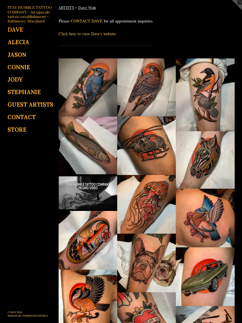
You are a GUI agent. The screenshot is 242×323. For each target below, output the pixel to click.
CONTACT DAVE (87, 21)
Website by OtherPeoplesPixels (28, 315)
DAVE (15, 29)
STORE (17, 129)
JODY (15, 79)
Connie (19, 67)
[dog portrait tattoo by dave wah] (146, 263)
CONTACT (22, 117)
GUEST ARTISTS (30, 104)
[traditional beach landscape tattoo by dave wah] (88, 240)
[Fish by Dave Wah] (88, 146)
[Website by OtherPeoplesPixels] (232, 9)
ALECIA (18, 42)
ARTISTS (66, 7)
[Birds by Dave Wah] (205, 94)
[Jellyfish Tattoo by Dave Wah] (146, 204)
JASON (17, 54)
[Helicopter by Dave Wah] (146, 145)
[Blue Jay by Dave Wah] (88, 87)
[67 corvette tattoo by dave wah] (205, 276)
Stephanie (24, 92)
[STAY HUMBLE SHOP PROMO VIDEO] (88, 192)
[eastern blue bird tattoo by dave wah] (205, 218)
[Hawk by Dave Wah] (146, 87)
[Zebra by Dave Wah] (205, 160)
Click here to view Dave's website (87, 33)
